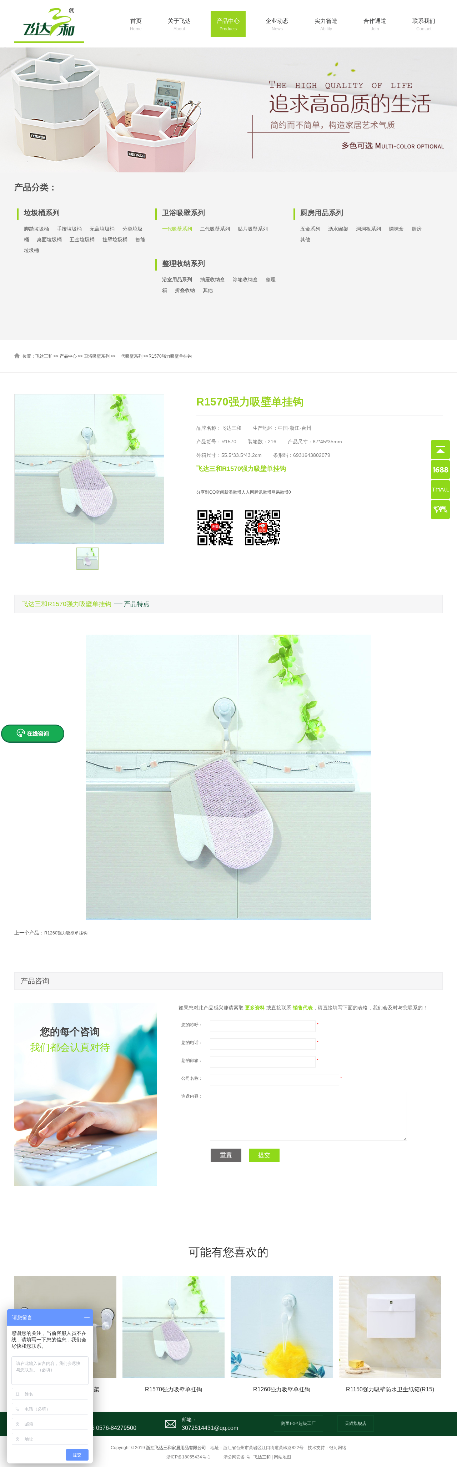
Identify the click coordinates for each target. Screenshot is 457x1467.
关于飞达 (179, 24)
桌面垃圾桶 (49, 239)
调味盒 (396, 229)
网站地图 (282, 1457)
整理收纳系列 (183, 263)
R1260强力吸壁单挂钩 (65, 933)
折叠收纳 (185, 290)
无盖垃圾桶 (102, 229)
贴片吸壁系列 (253, 229)
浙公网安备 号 (237, 1457)
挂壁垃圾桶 (114, 239)
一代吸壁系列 (177, 229)
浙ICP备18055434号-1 (188, 1457)
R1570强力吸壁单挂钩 (170, 356)
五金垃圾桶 (82, 239)
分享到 (202, 492)
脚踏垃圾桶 (36, 229)
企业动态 (277, 24)
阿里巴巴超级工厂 (298, 1423)
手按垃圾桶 (69, 229)
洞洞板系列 (368, 229)
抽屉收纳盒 (212, 279)
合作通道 (374, 24)
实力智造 (326, 24)
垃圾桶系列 (42, 213)
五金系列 (310, 229)
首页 (136, 24)
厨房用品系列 (321, 213)
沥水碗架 (338, 229)
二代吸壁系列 (215, 229)
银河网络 (337, 1447)
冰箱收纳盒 (245, 279)
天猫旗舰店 (355, 1423)
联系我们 (423, 24)
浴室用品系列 (177, 279)
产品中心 (228, 24)
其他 (208, 290)
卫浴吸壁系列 (183, 213)
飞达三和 (43, 356)
